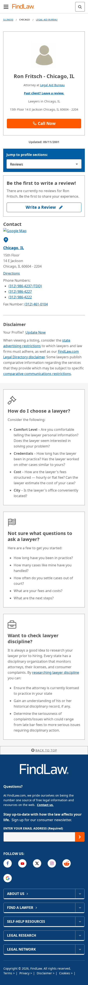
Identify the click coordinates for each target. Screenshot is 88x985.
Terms (8, 973)
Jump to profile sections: (27, 154)
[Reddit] (66, 863)
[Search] (80, 7)
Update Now (35, 332)
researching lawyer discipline (55, 672)
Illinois (8, 19)
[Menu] (6, 6)
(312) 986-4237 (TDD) (25, 286)
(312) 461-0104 (36, 304)
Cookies (65, 973)
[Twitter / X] (37, 863)
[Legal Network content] (79, 949)
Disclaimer (45, 973)
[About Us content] (79, 893)
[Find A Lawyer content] (79, 907)
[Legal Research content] (79, 935)
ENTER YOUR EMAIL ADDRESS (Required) (33, 828)
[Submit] (80, 837)
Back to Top (46, 750)
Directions (11, 273)
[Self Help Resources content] (79, 921)
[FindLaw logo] (24, 7)
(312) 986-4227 (20, 291)
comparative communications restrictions (37, 373)
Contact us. (45, 805)
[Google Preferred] (7, 878)
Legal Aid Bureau (46, 19)
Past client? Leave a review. (44, 93)
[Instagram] (52, 863)
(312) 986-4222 (20, 297)
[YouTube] (22, 863)
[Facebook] (7, 863)
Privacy (24, 973)
